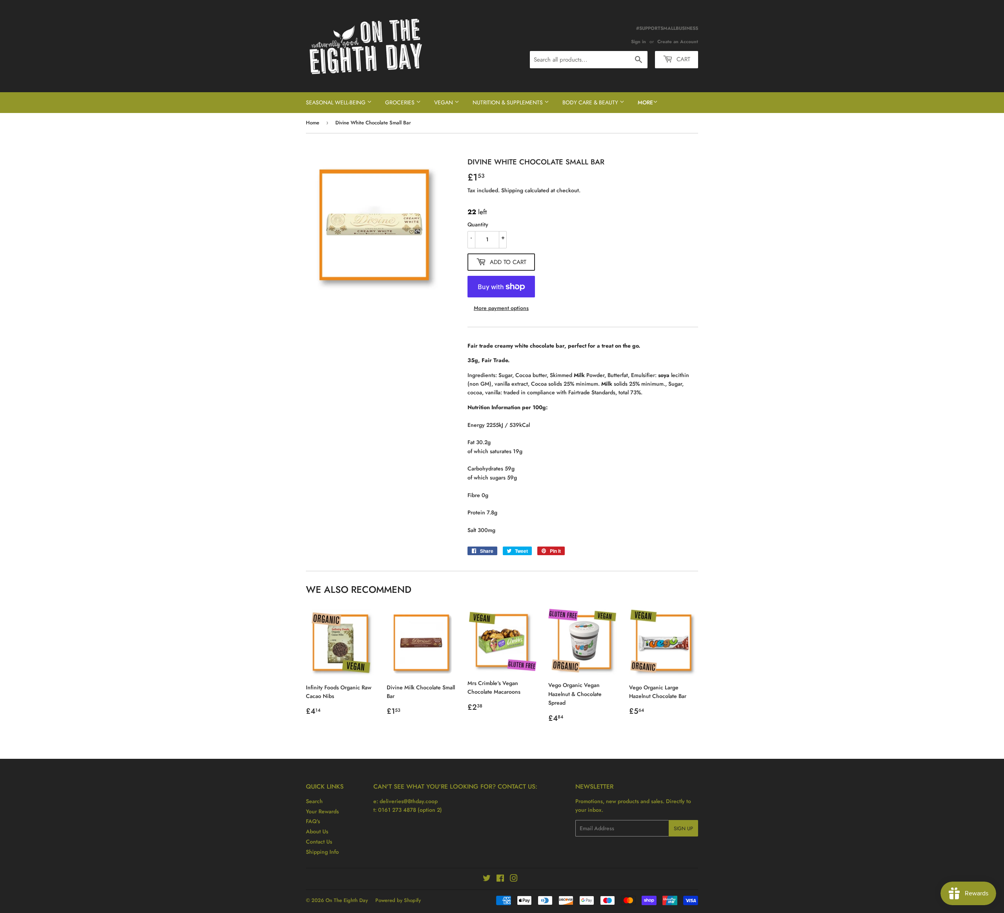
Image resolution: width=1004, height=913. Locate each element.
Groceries (400, 102)
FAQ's (313, 821)
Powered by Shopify (398, 900)
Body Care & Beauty (591, 102)
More (645, 102)
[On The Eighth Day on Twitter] (487, 879)
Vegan (444, 102)
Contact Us (319, 842)
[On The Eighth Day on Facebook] (500, 879)
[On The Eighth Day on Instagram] (514, 879)
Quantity (477, 224)
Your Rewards (322, 811)
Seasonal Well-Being (336, 102)
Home (312, 122)
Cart (682, 59)
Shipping (512, 190)
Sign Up (683, 828)
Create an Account (677, 41)
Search (314, 801)
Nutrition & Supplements (508, 102)
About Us (317, 831)
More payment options (501, 308)
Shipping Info (322, 852)
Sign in (638, 41)
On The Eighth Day (347, 900)
